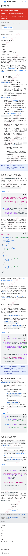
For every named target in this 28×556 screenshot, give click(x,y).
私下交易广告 (5, 6)
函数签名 (22, 109)
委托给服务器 (12, 68)
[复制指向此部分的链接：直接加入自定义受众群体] (20, 305)
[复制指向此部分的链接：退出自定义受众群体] (17, 437)
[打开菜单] (2, 1)
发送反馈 (5, 37)
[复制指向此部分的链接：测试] (5, 284)
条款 (2, 549)
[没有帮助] (14, 35)
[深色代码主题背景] (23, 194)
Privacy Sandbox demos (6, 544)
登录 (25, 1)
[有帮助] (11, 35)
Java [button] (8, 191)
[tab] (3, 191)
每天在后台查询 (15, 100)
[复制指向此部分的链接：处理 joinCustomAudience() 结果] (22, 378)
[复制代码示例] (26, 194)
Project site (3, 535)
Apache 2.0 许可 (18, 515)
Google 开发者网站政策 (13, 517)
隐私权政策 (6, 549)
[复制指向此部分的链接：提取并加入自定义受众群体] (22, 175)
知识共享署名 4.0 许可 (22, 514)
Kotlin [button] (3, 191)
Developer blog (4, 527)
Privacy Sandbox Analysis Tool (7, 541)
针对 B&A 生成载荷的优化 (14, 113)
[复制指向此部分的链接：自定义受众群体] (14, 77)
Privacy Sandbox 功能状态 (6, 16)
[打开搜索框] (19, 1)
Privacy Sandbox (4, 31)
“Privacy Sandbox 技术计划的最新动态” (15, 13)
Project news (4, 530)
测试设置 (4, 291)
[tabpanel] (14, 205)
